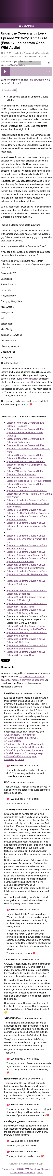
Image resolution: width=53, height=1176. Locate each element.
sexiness (28, 60)
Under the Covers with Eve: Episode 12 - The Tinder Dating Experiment (28, 511)
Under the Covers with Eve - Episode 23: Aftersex (27, 582)
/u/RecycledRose (12, 740)
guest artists (17, 60)
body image (6, 60)
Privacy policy (8, 1169)
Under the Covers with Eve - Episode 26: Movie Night (27, 598)
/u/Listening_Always (33, 753)
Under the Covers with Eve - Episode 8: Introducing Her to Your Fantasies (29, 479)
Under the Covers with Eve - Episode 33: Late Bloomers (27, 647)
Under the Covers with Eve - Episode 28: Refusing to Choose (27, 611)
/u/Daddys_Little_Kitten (16, 744)
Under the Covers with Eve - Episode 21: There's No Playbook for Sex (27, 572)
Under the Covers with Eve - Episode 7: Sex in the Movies (26, 472)
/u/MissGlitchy (11, 750)
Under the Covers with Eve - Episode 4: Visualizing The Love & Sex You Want (28, 448)
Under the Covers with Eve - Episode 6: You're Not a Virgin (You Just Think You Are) (26, 464)
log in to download (34, 79)
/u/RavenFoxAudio (13, 737)
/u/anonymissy (11, 747)
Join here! (16, 83)
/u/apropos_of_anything (31, 750)
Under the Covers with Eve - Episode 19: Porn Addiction (27, 560)
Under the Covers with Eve (26, 53)
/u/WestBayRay (30, 378)
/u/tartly (23, 747)
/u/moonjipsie (29, 756)
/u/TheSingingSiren (14, 759)
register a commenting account (27, 679)
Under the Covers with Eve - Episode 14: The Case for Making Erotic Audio (27, 526)
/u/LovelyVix (31, 737)
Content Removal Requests (22, 1172)
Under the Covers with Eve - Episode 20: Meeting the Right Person (27, 566)
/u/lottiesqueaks (36, 747)
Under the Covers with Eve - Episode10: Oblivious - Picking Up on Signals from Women (29, 493)
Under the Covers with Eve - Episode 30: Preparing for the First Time (27, 627)
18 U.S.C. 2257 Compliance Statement (33, 1169)
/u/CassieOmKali (12, 756)
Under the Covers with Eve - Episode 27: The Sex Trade (27, 605)
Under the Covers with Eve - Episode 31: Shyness (27, 634)
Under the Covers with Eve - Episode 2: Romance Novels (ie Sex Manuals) (26, 432)
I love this (9, 90)
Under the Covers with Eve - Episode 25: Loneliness (27, 592)
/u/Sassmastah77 (13, 734)
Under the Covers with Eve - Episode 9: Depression (26, 485)
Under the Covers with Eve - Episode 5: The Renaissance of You (26, 456)
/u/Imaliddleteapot (13, 753)
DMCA (40, 1172)
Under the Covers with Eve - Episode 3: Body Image (26, 440)
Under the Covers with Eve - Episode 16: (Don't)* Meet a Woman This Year (27, 539)
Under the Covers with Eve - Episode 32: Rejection (27, 640)
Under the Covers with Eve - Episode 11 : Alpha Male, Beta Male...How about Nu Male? (28, 503)
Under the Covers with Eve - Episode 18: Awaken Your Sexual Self (27, 553)
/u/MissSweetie (36, 744)
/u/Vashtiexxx (29, 734)
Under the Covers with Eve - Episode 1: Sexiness (26, 424)
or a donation (26, 20)
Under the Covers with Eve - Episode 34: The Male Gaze (27, 653)
